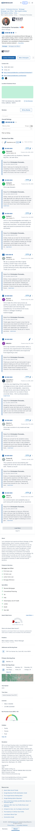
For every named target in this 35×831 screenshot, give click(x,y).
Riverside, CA (28, 667)
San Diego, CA (10, 669)
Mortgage (21, 9)
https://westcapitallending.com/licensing (15, 75)
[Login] (21, 3)
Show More (21, 43)
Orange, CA (27, 669)
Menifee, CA (9, 661)
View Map (17, 678)
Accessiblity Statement (22, 825)
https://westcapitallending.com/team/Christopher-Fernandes (18, 72)
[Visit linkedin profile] (3, 78)
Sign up (25, 2)
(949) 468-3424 (8, 67)
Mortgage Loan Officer (7, 11)
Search (3, 9)
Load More (18, 528)
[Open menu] (32, 2)
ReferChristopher (24, 57)
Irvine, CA (6, 70)
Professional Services (12, 9)
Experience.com (14, 822)
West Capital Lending (21, 11)
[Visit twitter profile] (6, 78)
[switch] (31, 126)
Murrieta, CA (18, 667)
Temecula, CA (10, 667)
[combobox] (17, 116)
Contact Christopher (8, 57)
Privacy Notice (11, 825)
